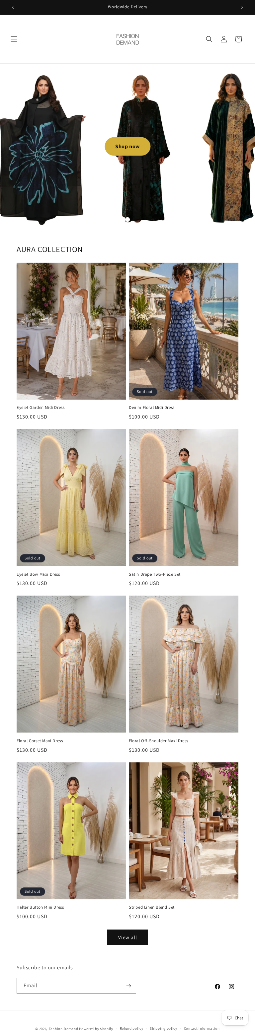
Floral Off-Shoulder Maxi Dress (158, 740)
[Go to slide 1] (127, 219)
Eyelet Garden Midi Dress (40, 407)
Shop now (127, 146)
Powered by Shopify (96, 1028)
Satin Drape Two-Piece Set (155, 574)
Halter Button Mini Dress (40, 907)
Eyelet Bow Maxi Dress (38, 574)
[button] (14, 39)
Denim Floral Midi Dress (152, 407)
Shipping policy (163, 1028)
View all (127, 937)
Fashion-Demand (63, 1028)
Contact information (202, 1028)
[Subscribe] (128, 986)
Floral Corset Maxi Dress (40, 740)
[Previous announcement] (13, 7)
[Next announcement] (242, 7)
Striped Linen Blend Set (152, 907)
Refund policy (131, 1028)
